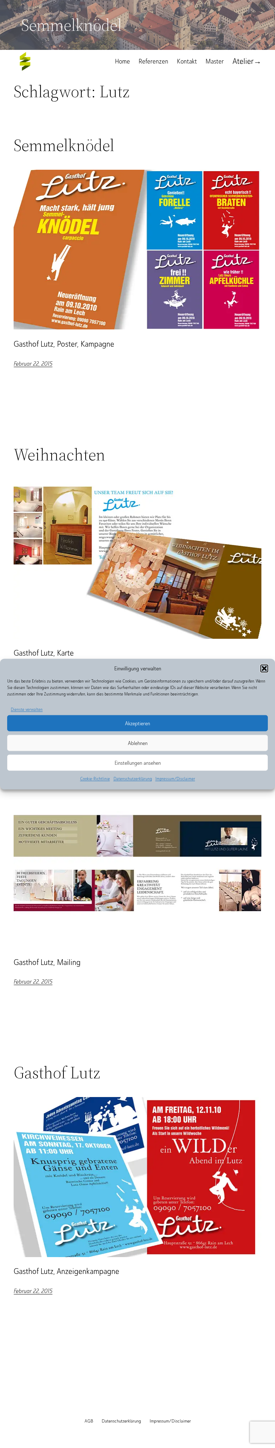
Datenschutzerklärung (133, 778)
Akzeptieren (137, 723)
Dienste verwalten (27, 709)
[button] (264, 668)
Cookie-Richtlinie (95, 778)
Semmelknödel (64, 145)
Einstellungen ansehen (138, 763)
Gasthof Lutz (57, 1072)
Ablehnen (138, 743)
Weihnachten (59, 454)
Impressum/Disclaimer (175, 778)
